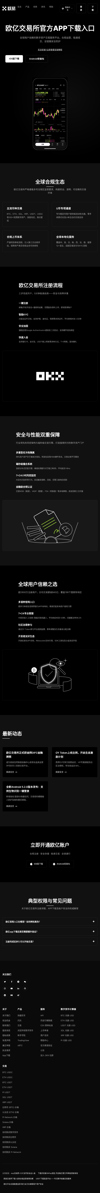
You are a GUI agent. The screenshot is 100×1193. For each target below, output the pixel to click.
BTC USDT (7, 1082)
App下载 (6, 1055)
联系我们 (6, 1025)
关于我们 (6, 1015)
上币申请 (44, 1030)
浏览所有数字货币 (25, 1030)
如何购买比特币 (9, 1137)
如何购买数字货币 (10, 1132)
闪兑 (19, 1020)
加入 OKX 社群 (46, 1055)
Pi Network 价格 (9, 1117)
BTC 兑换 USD (67, 1015)
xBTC (20, 1045)
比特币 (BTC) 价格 (10, 1107)
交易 (19, 1025)
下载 (93, 8)
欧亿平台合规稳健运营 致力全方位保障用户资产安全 (23, 1184)
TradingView (23, 1040)
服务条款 (6, 1030)
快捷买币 (21, 1015)
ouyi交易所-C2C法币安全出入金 (23, 1173)
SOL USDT (7, 1097)
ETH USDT (7, 1087)
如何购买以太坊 (9, 1142)
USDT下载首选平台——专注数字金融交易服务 (53, 1179)
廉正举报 (6, 1045)
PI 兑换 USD (66, 1040)
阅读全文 (10, 772)
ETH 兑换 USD (67, 1020)
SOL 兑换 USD (67, 1030)
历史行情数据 (46, 1020)
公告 (42, 1050)
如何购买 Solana (9, 1147)
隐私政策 (6, 1035)
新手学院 (21, 1035)
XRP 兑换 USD (67, 1035)
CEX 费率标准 (46, 1025)
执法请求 (6, 1050)
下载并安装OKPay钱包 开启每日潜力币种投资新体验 (58, 1173)
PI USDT (6, 1092)
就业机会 (6, 1020)
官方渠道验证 (46, 1045)
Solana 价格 (7, 1122)
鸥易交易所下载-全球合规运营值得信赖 (18, 1179)
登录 (81, 8)
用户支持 (44, 1035)
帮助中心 (44, 1040)
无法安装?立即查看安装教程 (50, 50)
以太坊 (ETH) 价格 (10, 1112)
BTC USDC (7, 1072)
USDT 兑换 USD (68, 1025)
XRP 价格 (6, 1127)
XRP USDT (7, 1102)
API (42, 1015)
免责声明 (6, 1040)
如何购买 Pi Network (11, 1152)
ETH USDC (7, 1077)
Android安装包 (36, 58)
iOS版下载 (14, 58)
